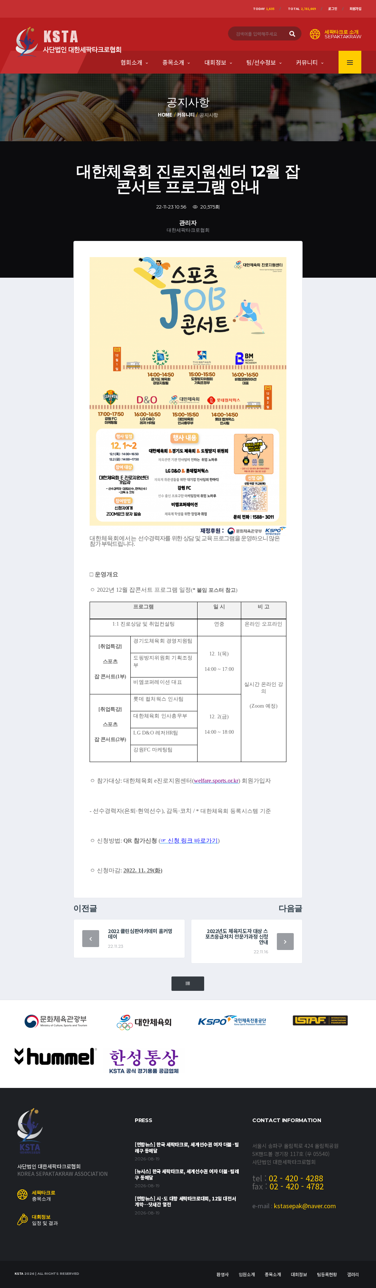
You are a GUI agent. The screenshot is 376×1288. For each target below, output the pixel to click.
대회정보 (216, 62)
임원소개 (247, 1274)
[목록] (187, 983)
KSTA (19, 1273)
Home (165, 114)
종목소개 (173, 62)
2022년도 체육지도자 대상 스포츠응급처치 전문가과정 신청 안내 (236, 936)
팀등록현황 (327, 1274)
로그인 (332, 8)
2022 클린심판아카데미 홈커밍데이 (140, 933)
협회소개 (131, 62)
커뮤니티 (307, 62)
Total (302, 8)
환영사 (223, 1274)
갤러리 (353, 1274)
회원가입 (355, 8)
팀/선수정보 (261, 62)
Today (263, 8)
